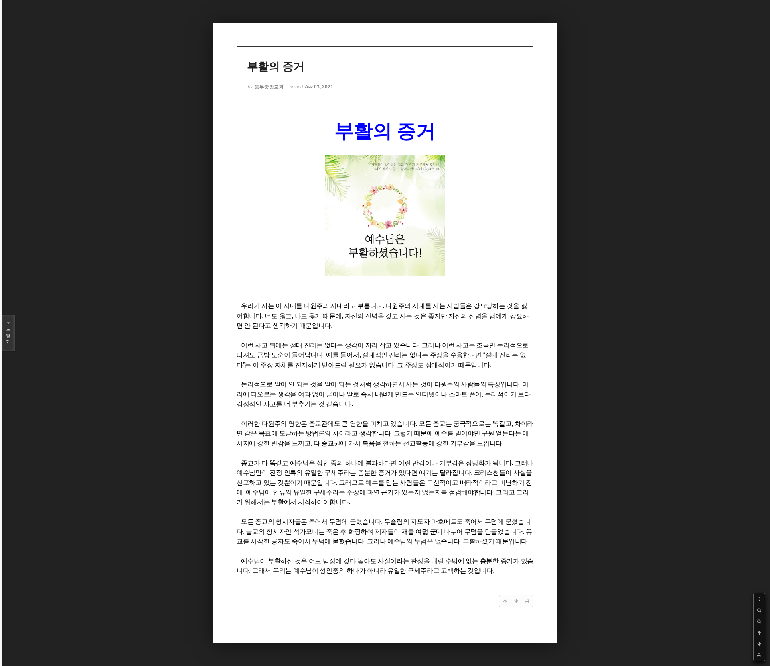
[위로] (759, 632)
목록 (8, 333)
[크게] (759, 610)
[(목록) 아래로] (759, 644)
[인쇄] (759, 655)
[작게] (759, 621)
